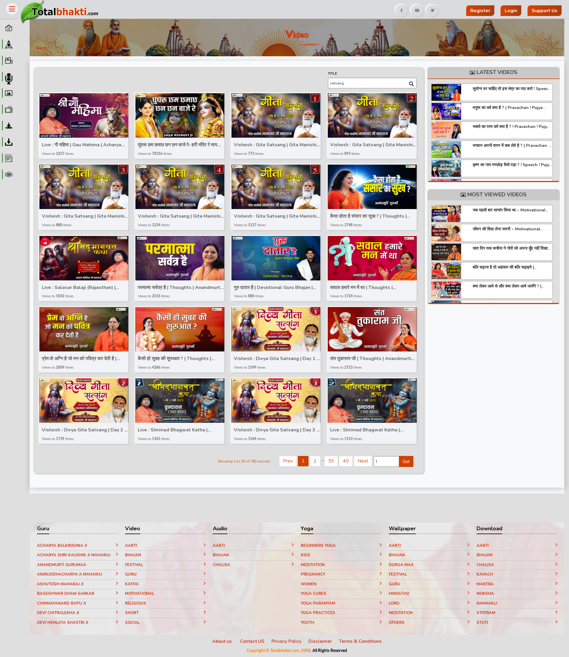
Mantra (485, 584)
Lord (394, 603)
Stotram (486, 613)
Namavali (487, 603)
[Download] (8, 142)
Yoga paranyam (318, 603)
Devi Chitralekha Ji (58, 613)
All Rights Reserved (329, 651)
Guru (131, 574)
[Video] (8, 60)
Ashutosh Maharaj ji (60, 584)
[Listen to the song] (86, 116)
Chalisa (221, 565)
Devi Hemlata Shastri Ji (62, 622)
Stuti (482, 622)
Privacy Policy (286, 641)
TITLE (332, 73)
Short (132, 613)
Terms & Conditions (360, 641)
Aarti (131, 545)
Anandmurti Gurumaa (61, 565)
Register (480, 10)
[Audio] (8, 77)
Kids (305, 555)
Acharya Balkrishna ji (62, 545)
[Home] (8, 28)
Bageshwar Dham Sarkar (65, 593)
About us (222, 641)
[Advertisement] (255, 8)
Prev (288, 461)
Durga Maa (401, 565)
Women (309, 584)
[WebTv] (8, 109)
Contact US (252, 641)
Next (363, 461)
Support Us (544, 10)
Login (511, 10)
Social (132, 622)
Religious (135, 603)
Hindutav (399, 593)
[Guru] (8, 44)
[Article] (8, 158)
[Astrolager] (8, 174)
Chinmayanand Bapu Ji (61, 603)
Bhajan (133, 555)
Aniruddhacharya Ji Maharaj (69, 574)
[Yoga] (8, 125)
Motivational (139, 593)
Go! (406, 461)
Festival (134, 565)
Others (397, 622)
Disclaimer (320, 641)
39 (331, 461)
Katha (132, 584)
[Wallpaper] (8, 93)
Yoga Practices (318, 613)
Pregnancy (313, 574)
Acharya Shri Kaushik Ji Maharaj (74, 555)
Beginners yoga (318, 545)
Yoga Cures (313, 593)
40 (346, 461)
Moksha (485, 593)
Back (41, 48)
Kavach (485, 574)
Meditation (313, 565)
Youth (307, 622)
